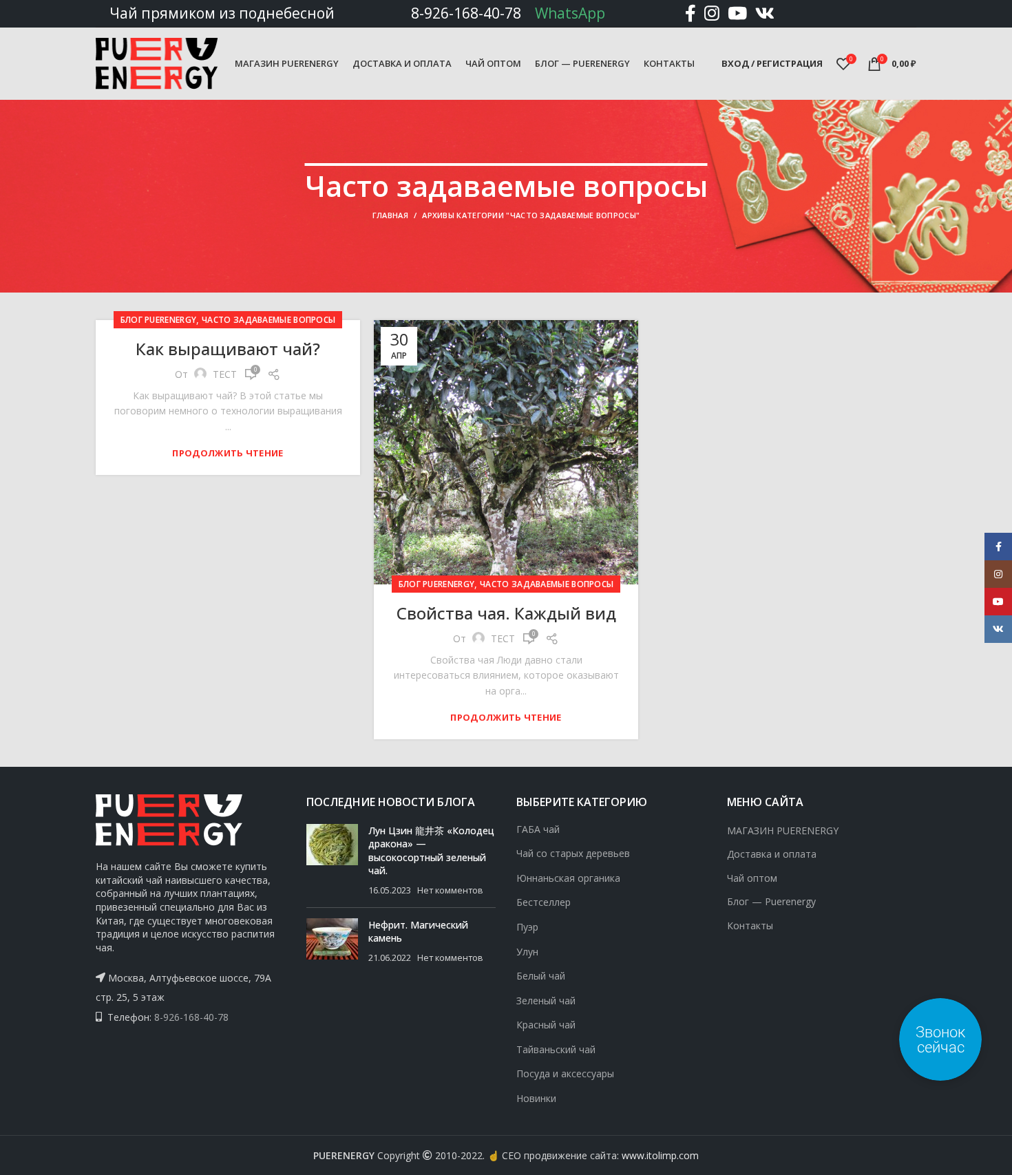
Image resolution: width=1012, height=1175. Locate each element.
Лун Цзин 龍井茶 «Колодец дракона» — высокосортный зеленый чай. (431, 851)
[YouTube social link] (737, 13)
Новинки (536, 1098)
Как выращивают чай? (228, 348)
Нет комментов (450, 890)
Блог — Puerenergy (771, 901)
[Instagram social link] (712, 13)
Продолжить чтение (227, 453)
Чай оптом (752, 878)
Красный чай (546, 1024)
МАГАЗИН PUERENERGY (783, 830)
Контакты (750, 925)
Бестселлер (543, 902)
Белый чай (540, 975)
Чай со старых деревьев (573, 853)
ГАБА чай (538, 829)
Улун (527, 951)
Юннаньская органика (568, 878)
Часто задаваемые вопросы (268, 320)
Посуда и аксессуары (565, 1073)
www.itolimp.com (660, 1155)
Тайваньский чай (555, 1049)
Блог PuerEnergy (158, 320)
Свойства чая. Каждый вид (506, 613)
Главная (390, 215)
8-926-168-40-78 (466, 13)
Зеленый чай (546, 1000)
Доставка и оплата (771, 853)
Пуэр (527, 926)
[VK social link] (765, 13)
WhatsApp (570, 13)
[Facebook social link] (690, 13)
